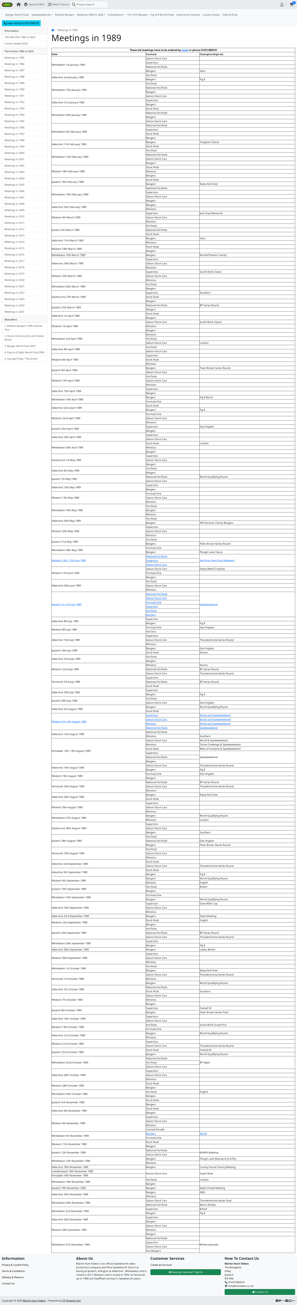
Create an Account (161, 1265)
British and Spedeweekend (215, 719)
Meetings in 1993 (14, 108)
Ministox (151, 723)
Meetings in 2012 (14, 229)
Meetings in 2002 (14, 165)
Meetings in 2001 (14, 159)
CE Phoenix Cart (71, 1300)
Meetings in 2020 (14, 280)
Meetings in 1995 (14, 121)
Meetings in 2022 (14, 292)
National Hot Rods (156, 556)
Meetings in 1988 (14, 76)
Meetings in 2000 (14, 153)
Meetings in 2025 (14, 311)
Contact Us (8, 1283)
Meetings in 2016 (14, 254)
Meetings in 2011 (14, 223)
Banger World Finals (17, 14)
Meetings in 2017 (14, 261)
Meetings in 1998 (14, 140)
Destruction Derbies (188, 14)
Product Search (85, 4)
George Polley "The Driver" (23, 358)
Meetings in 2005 (14, 184)
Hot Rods (151, 610)
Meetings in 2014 (14, 242)
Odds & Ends (230, 14)
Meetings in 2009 (14, 210)
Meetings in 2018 (14, 267)
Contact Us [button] (261, 1292)
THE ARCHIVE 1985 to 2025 (19, 37)
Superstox (152, 560)
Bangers (151, 615)
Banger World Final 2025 (21, 346)
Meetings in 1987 (14, 70)
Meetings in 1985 (14, 57)
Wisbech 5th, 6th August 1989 (69, 721)
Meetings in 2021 (14, 286)
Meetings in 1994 (14, 115)
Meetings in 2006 (14, 191)
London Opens (211, 14)
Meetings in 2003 (14, 172)
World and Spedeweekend (215, 715)
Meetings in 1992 (14, 102)
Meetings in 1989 (14, 83)
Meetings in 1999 (14, 146)
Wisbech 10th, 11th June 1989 (69, 560)
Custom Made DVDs (16, 43)
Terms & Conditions (13, 1271)
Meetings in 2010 (14, 216)
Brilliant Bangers (64, 14)
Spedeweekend (209, 604)
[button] (283, 4)
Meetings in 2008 (14, 203)
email (184, 50)
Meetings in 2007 (14, 197)
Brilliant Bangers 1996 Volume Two (23, 327)
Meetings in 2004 (14, 178)
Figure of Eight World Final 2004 (25, 352)
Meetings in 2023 (14, 299)
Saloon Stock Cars (156, 564)
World (203, 1133)
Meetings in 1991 (14, 95)
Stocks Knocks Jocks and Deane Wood (24, 337)
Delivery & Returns (13, 1277)
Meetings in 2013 (14, 235)
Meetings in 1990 (14, 89)
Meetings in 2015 (14, 248)
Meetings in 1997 (14, 134)
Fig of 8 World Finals (162, 14)
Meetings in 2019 (14, 273)
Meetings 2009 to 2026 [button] (90, 14)
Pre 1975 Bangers (137, 14)
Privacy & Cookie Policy (15, 1265)
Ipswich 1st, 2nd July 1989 (66, 604)
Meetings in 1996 (14, 127)
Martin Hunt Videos (34, 1300)
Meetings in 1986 (14, 64)
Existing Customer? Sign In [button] (187, 1272)
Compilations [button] (115, 14)
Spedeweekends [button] (41, 14)
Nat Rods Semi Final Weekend (217, 560)
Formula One (153, 602)
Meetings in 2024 (14, 305)
